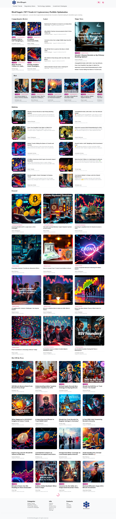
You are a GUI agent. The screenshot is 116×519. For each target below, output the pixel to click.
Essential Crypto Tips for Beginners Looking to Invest (38, 97)
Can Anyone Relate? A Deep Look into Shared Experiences (21, 97)
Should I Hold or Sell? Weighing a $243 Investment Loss (17, 40)
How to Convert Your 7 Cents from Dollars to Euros (57, 268)
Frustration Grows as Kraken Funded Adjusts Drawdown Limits (55, 349)
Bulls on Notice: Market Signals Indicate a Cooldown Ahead (87, 97)
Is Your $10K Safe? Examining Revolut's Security (92, 420)
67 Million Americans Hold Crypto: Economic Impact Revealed (33, 40)
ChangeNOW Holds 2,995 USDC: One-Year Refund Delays (88, 63)
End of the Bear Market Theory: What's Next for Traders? (88, 309)
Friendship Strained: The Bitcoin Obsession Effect (25, 268)
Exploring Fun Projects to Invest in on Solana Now (58, 24)
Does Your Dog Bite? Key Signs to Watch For (87, 65)
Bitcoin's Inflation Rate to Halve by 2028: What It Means (56, 309)
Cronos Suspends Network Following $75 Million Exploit (88, 268)
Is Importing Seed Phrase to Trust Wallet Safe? (44, 420)
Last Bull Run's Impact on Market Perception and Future (45, 453)
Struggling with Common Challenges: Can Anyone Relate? (25, 309)
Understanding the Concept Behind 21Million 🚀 (92, 453)
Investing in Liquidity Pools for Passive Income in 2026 (88, 227)
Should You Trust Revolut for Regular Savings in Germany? (69, 420)
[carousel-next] (101, 90)
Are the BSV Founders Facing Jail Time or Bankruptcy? (86, 349)
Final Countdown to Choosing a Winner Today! (24, 349)
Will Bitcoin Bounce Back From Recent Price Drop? (22, 386)
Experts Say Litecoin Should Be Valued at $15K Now (22, 453)
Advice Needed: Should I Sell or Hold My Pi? (56, 66)
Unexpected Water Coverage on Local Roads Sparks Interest (69, 453)
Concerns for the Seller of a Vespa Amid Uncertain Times (68, 486)
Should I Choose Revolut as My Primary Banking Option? (89, 56)
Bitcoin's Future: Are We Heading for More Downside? (21, 486)
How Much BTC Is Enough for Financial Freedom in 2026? (55, 97)
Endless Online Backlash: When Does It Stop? (46, 486)
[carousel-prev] (15, 90)
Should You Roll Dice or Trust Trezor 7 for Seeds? (92, 386)
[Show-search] (99, 2)
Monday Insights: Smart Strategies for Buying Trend (33, 65)
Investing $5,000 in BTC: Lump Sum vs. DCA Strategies (24, 227)
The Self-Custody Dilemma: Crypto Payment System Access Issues (57, 227)
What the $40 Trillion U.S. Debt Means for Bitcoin (18, 65)
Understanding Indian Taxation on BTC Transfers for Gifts (45, 386)
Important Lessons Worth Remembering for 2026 (88, 67)
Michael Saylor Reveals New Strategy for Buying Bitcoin (68, 386)
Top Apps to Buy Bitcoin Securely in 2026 (71, 97)
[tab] (17, 6)
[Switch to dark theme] (103, 2)
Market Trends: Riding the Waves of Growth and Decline (88, 69)
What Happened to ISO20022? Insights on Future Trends (22, 420)
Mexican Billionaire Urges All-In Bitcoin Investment (93, 486)
